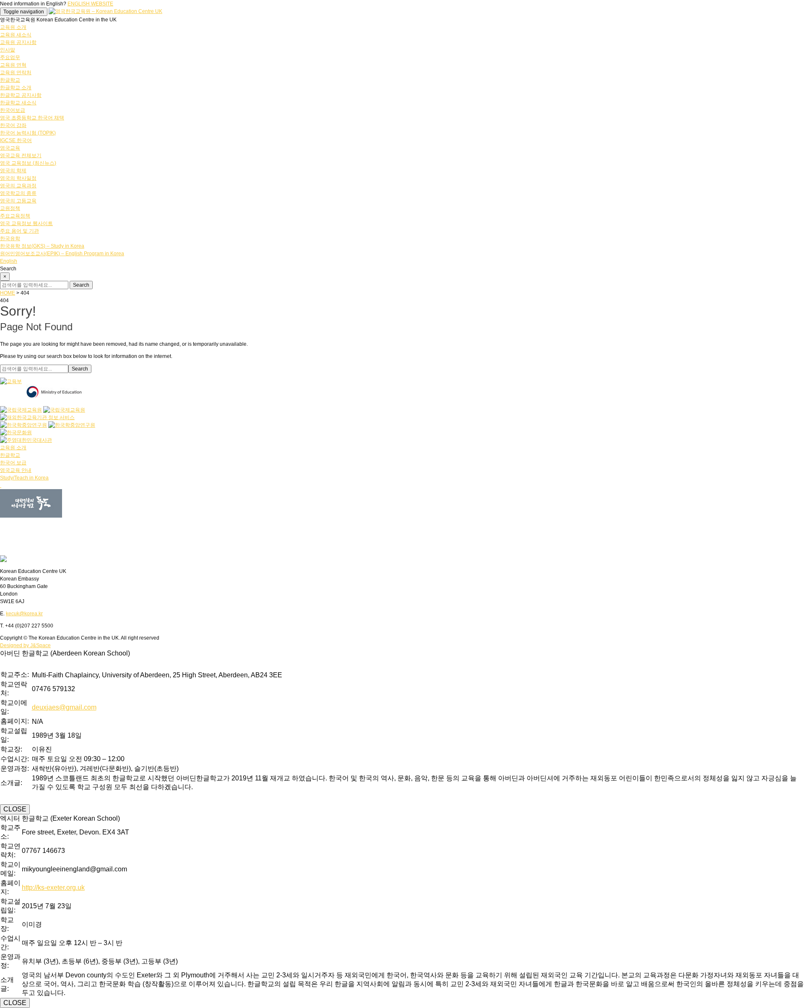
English (8, 261)
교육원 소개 (13, 27)
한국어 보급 (13, 463)
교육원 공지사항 (18, 42)
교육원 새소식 (15, 35)
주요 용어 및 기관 (19, 231)
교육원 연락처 (15, 72)
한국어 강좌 (13, 125)
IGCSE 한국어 (16, 140)
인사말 (7, 50)
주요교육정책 (15, 216)
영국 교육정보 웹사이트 (26, 223)
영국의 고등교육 (18, 201)
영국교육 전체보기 (21, 155)
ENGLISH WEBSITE (90, 4)
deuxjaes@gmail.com (64, 707)
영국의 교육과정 (18, 186)
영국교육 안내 (15, 470)
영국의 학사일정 (18, 178)
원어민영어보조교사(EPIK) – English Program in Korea (62, 254)
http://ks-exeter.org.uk (53, 887)
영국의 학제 (13, 171)
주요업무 (10, 57)
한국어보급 (12, 110)
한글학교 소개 (15, 88)
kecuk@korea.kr (24, 614)
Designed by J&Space (25, 645)
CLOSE (14, 809)
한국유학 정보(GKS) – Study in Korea (42, 246)
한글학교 (10, 80)
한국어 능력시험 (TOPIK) (28, 133)
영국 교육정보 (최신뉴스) (28, 163)
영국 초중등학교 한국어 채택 (32, 118)
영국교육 (10, 148)
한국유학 (10, 238)
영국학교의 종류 (18, 193)
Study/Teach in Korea (24, 478)
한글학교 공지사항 (21, 95)
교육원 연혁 (13, 65)
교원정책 (10, 208)
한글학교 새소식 (18, 103)
